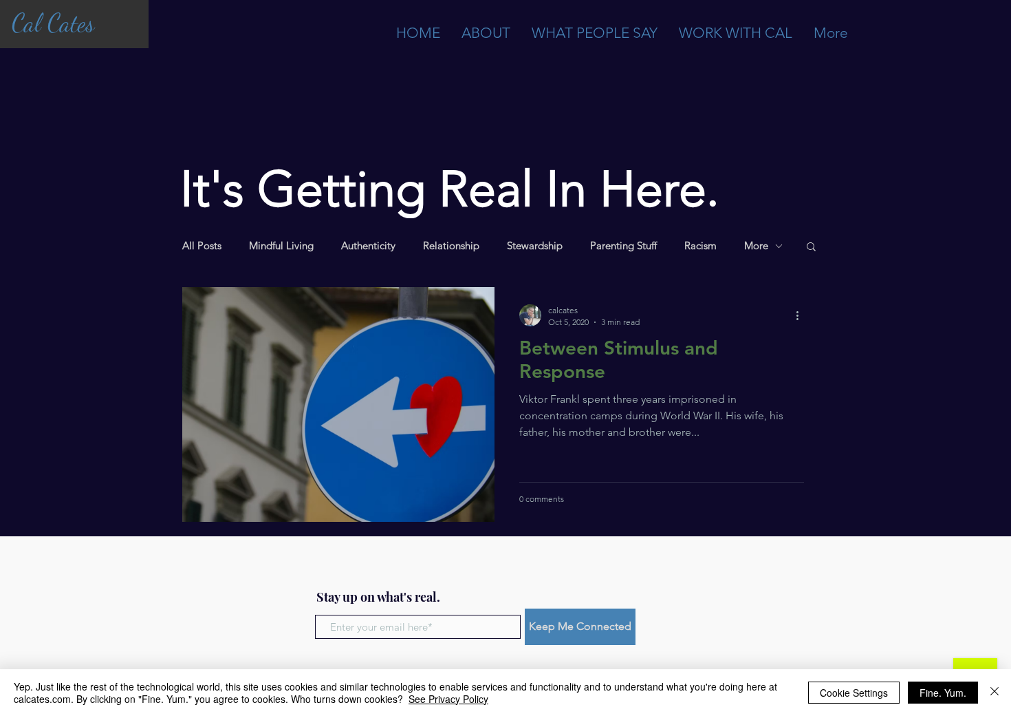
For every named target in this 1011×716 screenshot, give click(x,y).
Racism (700, 246)
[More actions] (802, 315)
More (756, 246)
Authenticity (368, 246)
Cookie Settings (854, 692)
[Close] (994, 692)
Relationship (451, 246)
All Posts (201, 246)
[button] (811, 247)
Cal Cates (53, 23)
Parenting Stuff (623, 246)
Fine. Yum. (943, 692)
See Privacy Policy (448, 699)
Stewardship (535, 246)
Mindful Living (281, 246)
